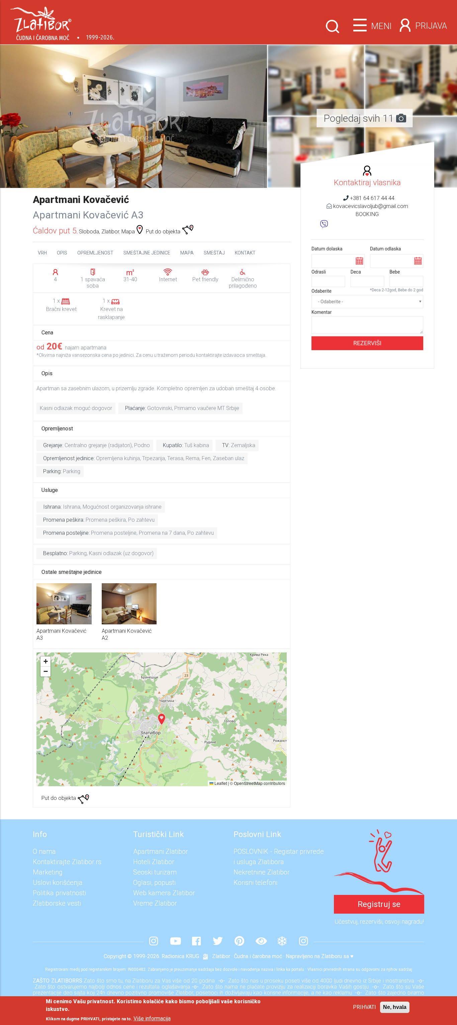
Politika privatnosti (59, 893)
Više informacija (152, 1018)
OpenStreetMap (248, 783)
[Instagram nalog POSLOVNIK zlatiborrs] (303, 941)
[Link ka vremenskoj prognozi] (282, 941)
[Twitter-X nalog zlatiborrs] (218, 941)
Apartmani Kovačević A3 (88, 215)
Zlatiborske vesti (57, 903)
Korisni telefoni (255, 883)
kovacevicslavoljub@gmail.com (370, 206)
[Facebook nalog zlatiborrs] (196, 941)
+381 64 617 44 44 (372, 198)
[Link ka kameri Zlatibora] (261, 941)
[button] (316, 48)
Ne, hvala (394, 1007)
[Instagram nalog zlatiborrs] (154, 941)
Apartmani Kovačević (81, 199)
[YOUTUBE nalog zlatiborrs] (175, 941)
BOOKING (367, 214)
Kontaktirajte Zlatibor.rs (67, 862)
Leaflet (220, 783)
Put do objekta (164, 231)
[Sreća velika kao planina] (379, 834)
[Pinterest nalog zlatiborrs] (239, 941)
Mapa (128, 231)
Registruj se (379, 904)
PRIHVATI (364, 1007)
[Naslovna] (62, 21)
